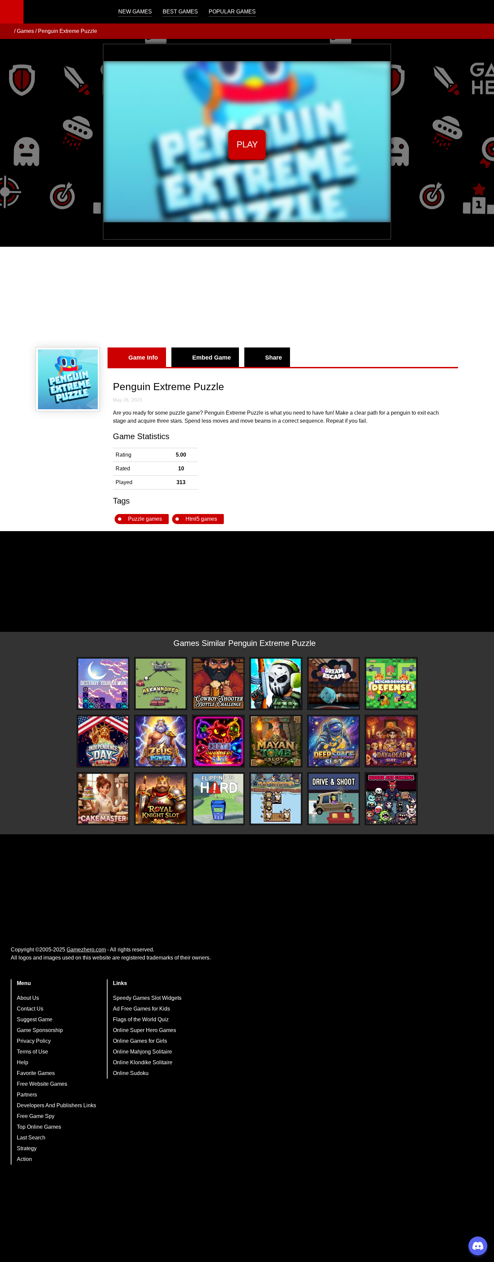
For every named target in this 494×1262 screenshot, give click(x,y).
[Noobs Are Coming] (391, 799)
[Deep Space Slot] (333, 741)
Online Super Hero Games (144, 1030)
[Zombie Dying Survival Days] (276, 683)
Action (24, 1159)
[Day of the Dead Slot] (391, 741)
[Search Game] (483, 13)
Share (273, 357)
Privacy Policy (34, 1041)
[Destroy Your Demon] (103, 683)
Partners (27, 1094)
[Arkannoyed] (160, 683)
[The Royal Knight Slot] (160, 799)
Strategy (27, 1148)
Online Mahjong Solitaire (142, 1052)
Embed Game (211, 357)
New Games (135, 11)
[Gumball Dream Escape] (333, 683)
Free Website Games (42, 1084)
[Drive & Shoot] (333, 799)
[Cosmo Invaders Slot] (218, 741)
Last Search (31, 1137)
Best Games (180, 11)
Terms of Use (32, 1052)
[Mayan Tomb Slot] (276, 741)
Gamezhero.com (86, 949)
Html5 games (201, 519)
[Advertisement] (247, 297)
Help (22, 1062)
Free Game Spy (35, 1116)
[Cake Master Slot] (103, 799)
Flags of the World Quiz (141, 1019)
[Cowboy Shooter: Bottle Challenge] (218, 683)
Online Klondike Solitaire (142, 1062)
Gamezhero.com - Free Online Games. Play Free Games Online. (66, 12)
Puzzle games (145, 519)
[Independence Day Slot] (103, 741)
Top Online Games (39, 1127)
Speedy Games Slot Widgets (147, 998)
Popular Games (232, 11)
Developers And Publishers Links (56, 1105)
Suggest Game (34, 1019)
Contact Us (30, 1009)
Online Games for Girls (140, 1041)
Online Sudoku (131, 1073)
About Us (28, 998)
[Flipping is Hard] (218, 799)
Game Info (143, 357)
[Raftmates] (276, 799)
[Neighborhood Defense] (391, 683)
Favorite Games (36, 1073)
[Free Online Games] (8, 31)
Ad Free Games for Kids (141, 1009)
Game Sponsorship (40, 1030)
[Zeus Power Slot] (160, 741)
